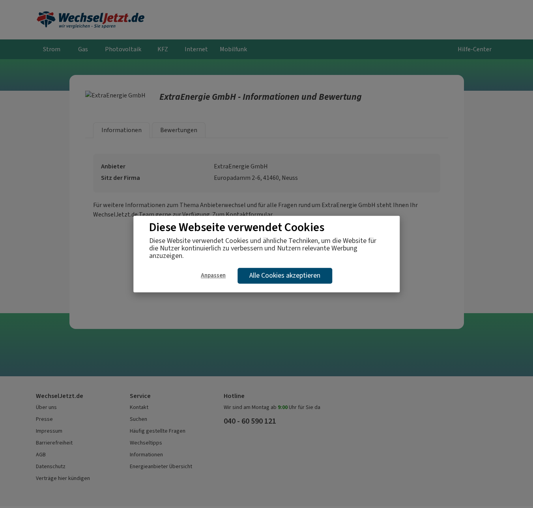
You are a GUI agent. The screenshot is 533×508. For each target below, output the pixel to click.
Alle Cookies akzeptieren (284, 275)
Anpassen (213, 275)
